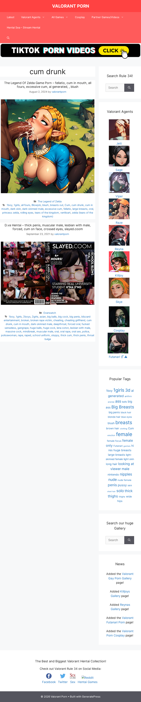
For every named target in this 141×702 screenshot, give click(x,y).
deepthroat (59, 324)
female (124, 434)
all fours (25, 205)
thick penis (79, 335)
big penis (74, 316)
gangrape (23, 327)
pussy (122, 485)
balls (124, 401)
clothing (123, 428)
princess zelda (10, 212)
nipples (126, 474)
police (85, 331)
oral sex (76, 331)
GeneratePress (91, 696)
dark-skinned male (33, 208)
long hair (111, 464)
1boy (9, 205)
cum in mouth (21, 324)
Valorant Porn (70, 6)
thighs (122, 496)
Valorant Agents (30, 17)
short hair (111, 491)
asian (43, 316)
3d (127, 390)
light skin (129, 459)
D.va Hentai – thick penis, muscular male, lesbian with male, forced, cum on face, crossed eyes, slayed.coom (48, 227)
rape (20, 335)
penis (112, 485)
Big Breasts (122, 406)
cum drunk (78, 205)
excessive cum (53, 208)
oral (91, 208)
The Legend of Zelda (50, 201)
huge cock (49, 327)
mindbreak (29, 331)
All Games (58, 17)
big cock (63, 316)
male (125, 469)
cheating (58, 320)
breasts (123, 422)
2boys (27, 316)
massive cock (13, 331)
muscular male (44, 331)
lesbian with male (80, 327)
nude (112, 479)
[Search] (129, 88)
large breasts (80, 208)
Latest (10, 17)
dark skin (15, 208)
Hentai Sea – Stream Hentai (23, 27)
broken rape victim (41, 320)
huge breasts (122, 450)
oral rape (65, 331)
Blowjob (36, 205)
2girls (35, 316)
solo (120, 490)
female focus (114, 440)
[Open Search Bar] (8, 38)
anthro (128, 396)
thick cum (66, 335)
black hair (126, 412)
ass (118, 401)
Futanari (118, 445)
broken (25, 320)
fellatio (67, 208)
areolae (111, 402)
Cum (67, 205)
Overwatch (49, 312)
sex (130, 485)
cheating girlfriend (75, 320)
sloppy (55, 335)
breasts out (56, 205)
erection (111, 435)
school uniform (41, 335)
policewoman (9, 335)
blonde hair (114, 416)
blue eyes (126, 417)
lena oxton (63, 327)
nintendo (113, 474)
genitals (127, 446)
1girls (17, 205)
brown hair (112, 428)
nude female (124, 480)
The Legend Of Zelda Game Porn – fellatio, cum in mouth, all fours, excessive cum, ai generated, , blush (47, 84)
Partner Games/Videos (105, 17)
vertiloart (65, 212)
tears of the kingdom (47, 212)
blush (45, 205)
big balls (52, 316)
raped (27, 335)
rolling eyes (26, 212)
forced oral (74, 324)
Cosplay (80, 17)
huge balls (36, 327)
